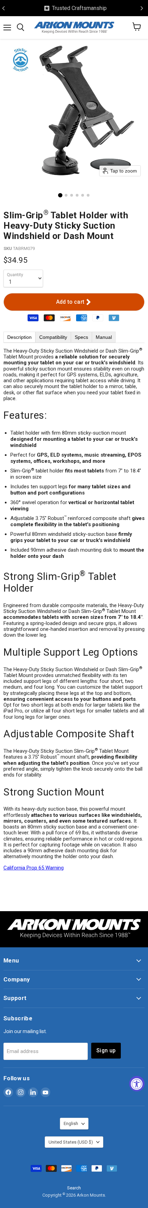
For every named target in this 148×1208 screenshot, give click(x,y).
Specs (81, 337)
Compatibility (53, 337)
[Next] (141, 8)
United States (71, 1142)
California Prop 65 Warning (33, 868)
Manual (104, 337)
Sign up (106, 1050)
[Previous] (3, 8)
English (71, 1123)
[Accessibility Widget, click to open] (137, 1084)
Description (19, 337)
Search (74, 1187)
